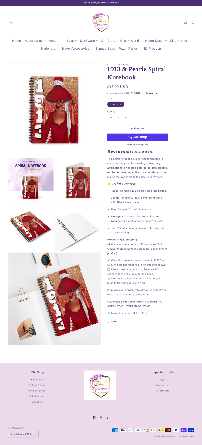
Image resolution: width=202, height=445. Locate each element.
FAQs (161, 379)
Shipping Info (36, 396)
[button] (11, 22)
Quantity (111, 111)
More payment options (137, 145)
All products (162, 390)
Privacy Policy (36, 379)
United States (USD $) (21, 434)
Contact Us (162, 385)
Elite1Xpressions (168, 436)
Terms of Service (36, 390)
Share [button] (114, 321)
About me (37, 402)
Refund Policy (36, 385)
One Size (116, 104)
